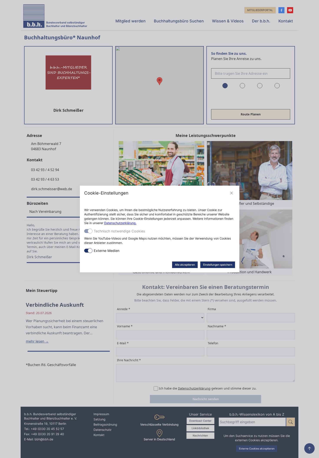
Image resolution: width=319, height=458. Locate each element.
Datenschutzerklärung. (120, 223)
